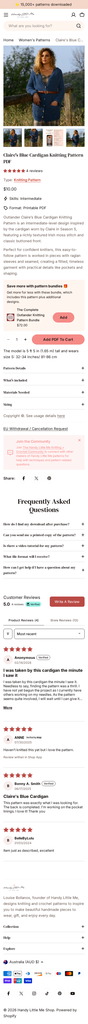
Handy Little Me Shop (36, 1010)
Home (8, 40)
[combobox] (44, 26)
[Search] (78, 25)
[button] (14, 171)
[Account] (73, 14)
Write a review (67, 602)
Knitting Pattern (27, 180)
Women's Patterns (34, 40)
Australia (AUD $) (24, 962)
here (61, 416)
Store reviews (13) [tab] (64, 620)
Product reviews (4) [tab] (24, 620)
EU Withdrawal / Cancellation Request (35, 429)
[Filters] (7, 634)
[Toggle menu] (6, 14)
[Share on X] (36, 478)
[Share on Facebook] (24, 478)
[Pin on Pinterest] (49, 478)
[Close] (79, 440)
